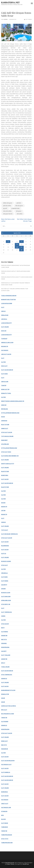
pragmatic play (15, 208)
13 (17, 244)
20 (17, 247)
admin (6, 19)
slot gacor (18, 211)
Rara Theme (10, 864)
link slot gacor (19, 205)
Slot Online (28, 19)
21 (21, 247)
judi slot (19, 203)
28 (21, 250)
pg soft (5, 208)
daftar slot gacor (7, 203)
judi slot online (7, 205)
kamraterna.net (10, 2)
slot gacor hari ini (7, 213)
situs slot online (7, 211)
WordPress (26, 864)
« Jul (2, 233)
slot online (19, 213)
